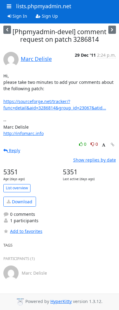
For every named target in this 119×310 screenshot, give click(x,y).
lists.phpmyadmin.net (43, 6)
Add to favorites (26, 231)
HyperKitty (61, 301)
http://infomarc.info (23, 133)
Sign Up (49, 16)
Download (21, 202)
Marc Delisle (36, 58)
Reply (14, 150)
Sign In (19, 16)
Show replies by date (94, 160)
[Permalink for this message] (112, 145)
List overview (17, 188)
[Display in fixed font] (103, 145)
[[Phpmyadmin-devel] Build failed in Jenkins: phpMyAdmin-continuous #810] (112, 30)
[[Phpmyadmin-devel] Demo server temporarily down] (7, 30)
